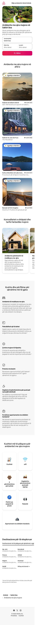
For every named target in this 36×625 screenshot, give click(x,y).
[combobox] (17, 41)
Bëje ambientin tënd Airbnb (21, 3)
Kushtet (21, 616)
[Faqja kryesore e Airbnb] (3, 3)
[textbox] (10, 47)
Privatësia (14, 616)
